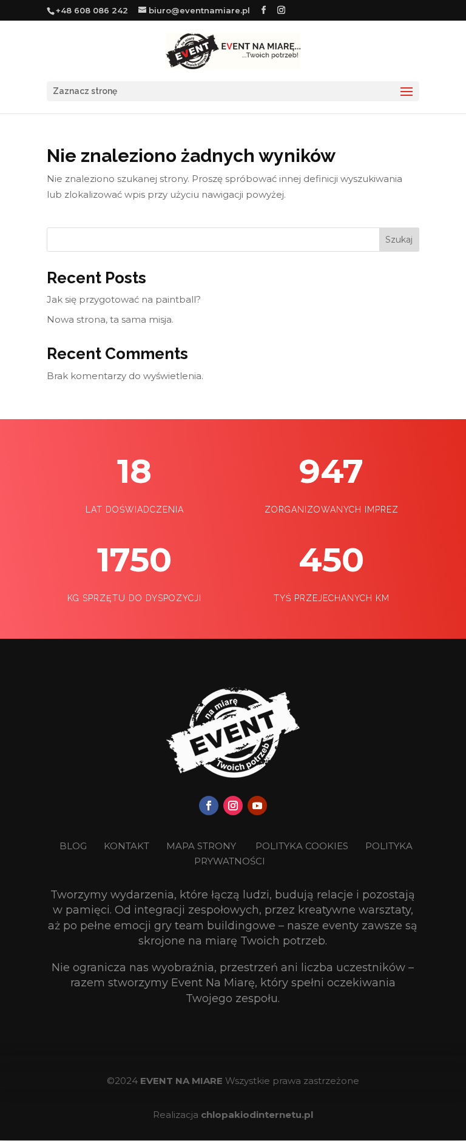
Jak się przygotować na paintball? (124, 299)
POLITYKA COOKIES (301, 846)
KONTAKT (128, 846)
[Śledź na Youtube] (257, 805)
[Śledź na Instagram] (233, 805)
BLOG (74, 846)
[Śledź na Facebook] (208, 805)
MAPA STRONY (201, 846)
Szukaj (399, 239)
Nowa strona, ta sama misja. (110, 319)
